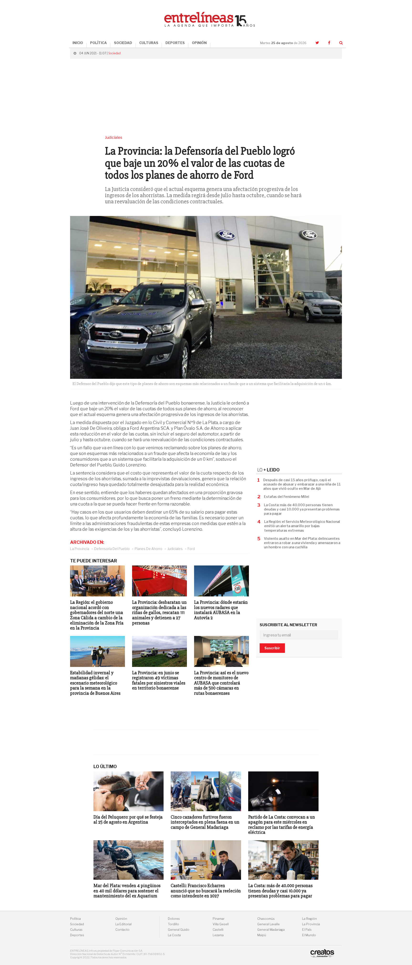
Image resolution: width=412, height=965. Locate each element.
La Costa (174, 935)
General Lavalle (268, 924)
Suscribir (272, 648)
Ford (191, 549)
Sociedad (114, 53)
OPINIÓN (199, 43)
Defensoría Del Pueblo (112, 549)
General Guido (178, 929)
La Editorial (123, 924)
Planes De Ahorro (148, 549)
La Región (309, 918)
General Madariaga (271, 929)
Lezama (218, 935)
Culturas (76, 929)
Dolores (174, 918)
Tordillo (173, 924)
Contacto (122, 929)
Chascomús (266, 918)
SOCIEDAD (123, 43)
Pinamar (219, 918)
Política (75, 918)
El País (307, 929)
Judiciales (175, 549)
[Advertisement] (206, 97)
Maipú (261, 935)
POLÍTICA (98, 43)
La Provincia (79, 549)
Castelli (218, 929)
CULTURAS (148, 43)
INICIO (77, 43)
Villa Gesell (221, 924)
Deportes (77, 935)
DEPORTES (175, 43)
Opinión (121, 918)
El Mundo (309, 935)
